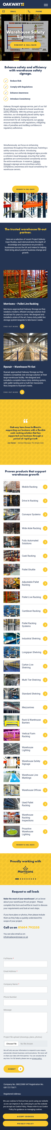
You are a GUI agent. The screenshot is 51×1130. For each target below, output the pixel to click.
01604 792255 (29, 927)
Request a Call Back (25, 45)
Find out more (11, 325)
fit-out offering (10, 109)
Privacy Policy (25, 1124)
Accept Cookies (25, 1116)
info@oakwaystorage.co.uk (16, 937)
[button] (17, 879)
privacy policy (37, 1058)
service (40, 119)
